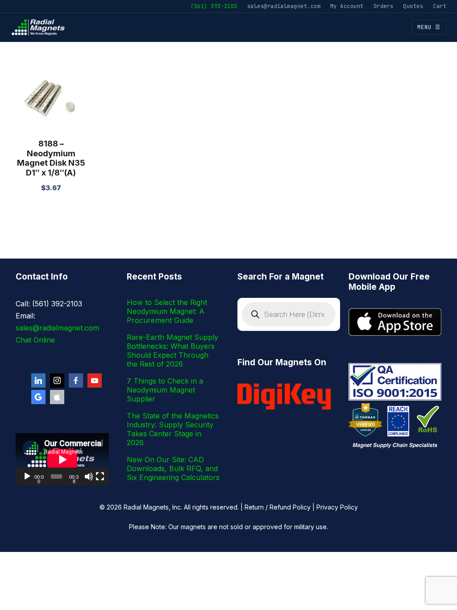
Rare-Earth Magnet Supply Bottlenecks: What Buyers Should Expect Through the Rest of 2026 (172, 350)
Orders (384, 6)
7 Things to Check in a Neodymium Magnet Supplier (165, 389)
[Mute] (88, 476)
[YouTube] (94, 380)
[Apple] (57, 397)
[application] (62, 459)
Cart (439, 6)
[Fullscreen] (100, 476)
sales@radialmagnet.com (283, 6)
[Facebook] (76, 380)
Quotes (413, 6)
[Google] (38, 397)
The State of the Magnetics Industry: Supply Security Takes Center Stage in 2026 (173, 429)
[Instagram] (57, 380)
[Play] (27, 476)
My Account (347, 6)
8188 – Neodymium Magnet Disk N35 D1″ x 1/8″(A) (51, 158)
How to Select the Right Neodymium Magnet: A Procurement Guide (167, 311)
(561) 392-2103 (214, 6)
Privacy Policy (337, 507)
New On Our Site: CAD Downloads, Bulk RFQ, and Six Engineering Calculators (173, 468)
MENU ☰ (428, 27)
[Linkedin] (38, 380)
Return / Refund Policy (278, 507)
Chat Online (35, 339)
